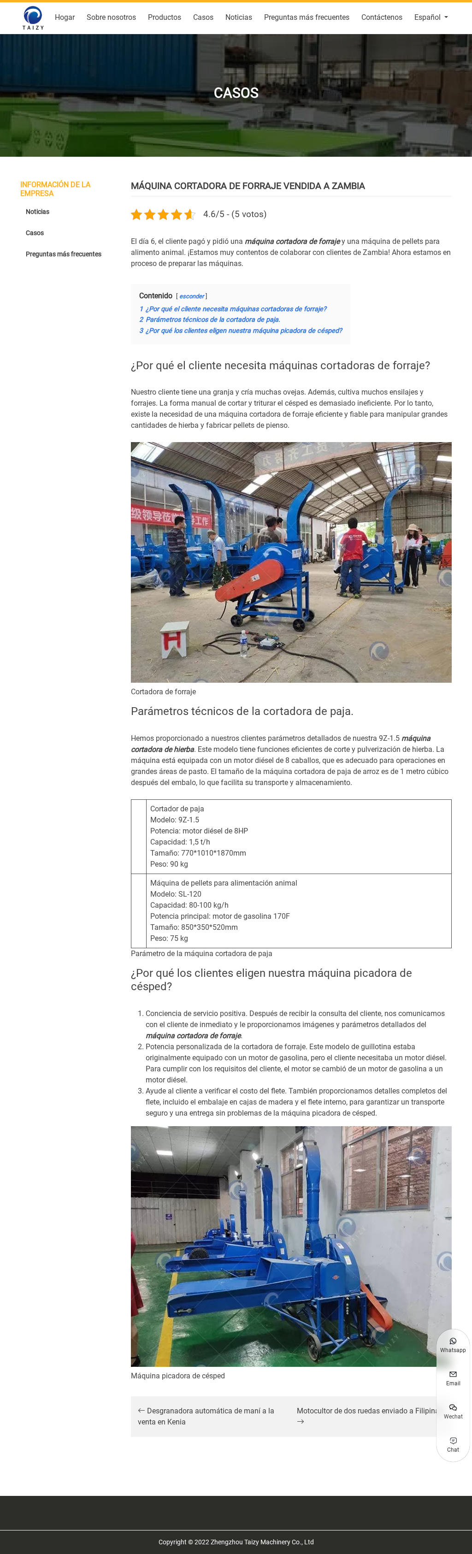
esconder (191, 296)
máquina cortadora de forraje (292, 241)
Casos (203, 17)
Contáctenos (381, 17)
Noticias (238, 17)
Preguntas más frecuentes (306, 17)
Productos (164, 17)
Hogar (65, 17)
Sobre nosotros (111, 17)
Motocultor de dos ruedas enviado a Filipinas (370, 1410)
